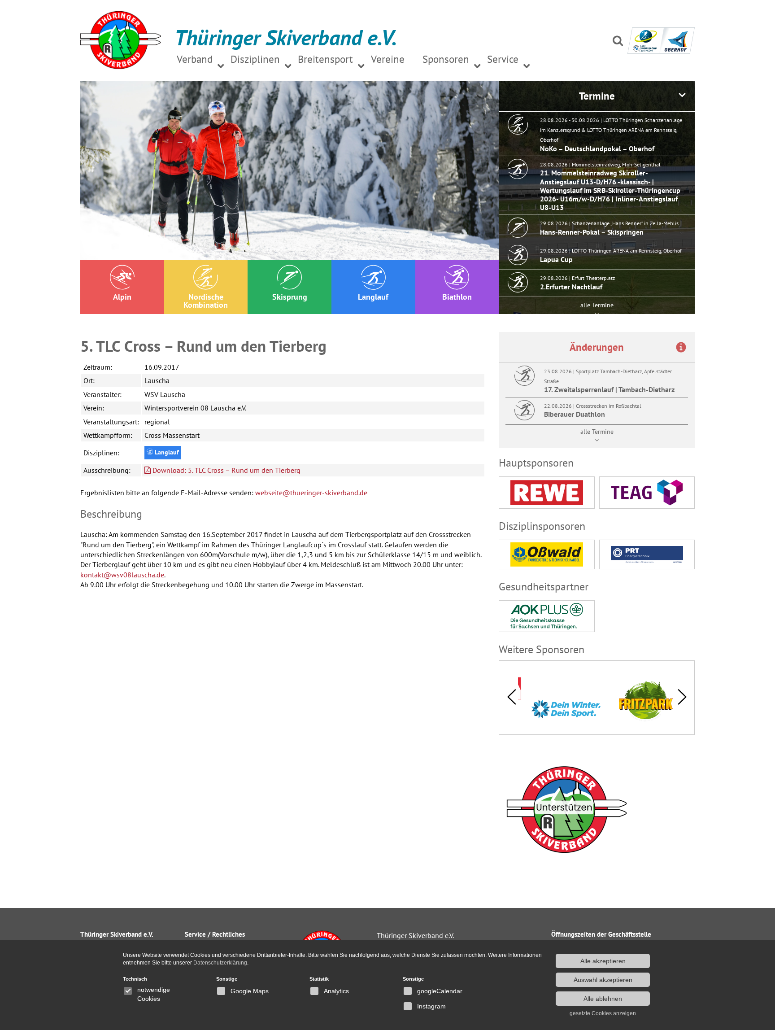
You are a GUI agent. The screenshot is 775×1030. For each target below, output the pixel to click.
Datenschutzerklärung (220, 963)
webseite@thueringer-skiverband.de (311, 492)
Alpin (122, 297)
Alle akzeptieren (603, 961)
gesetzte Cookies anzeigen (603, 1013)
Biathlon (457, 297)
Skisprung (289, 297)
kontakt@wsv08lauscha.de (122, 574)
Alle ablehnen (602, 998)
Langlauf (373, 297)
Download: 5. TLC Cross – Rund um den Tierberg (225, 470)
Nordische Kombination (205, 301)
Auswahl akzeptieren (603, 979)
